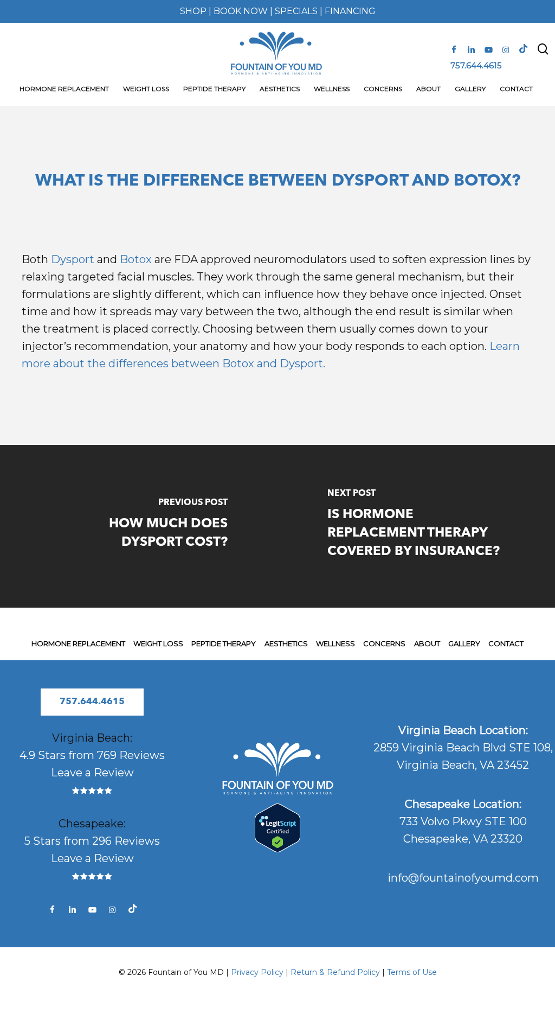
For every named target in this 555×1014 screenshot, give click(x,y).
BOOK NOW (241, 11)
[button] (92, 702)
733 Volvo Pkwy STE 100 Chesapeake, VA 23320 (463, 821)
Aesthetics (286, 643)
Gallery (464, 643)
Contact (506, 643)
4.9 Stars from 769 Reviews (92, 755)
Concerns (384, 643)
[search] (543, 53)
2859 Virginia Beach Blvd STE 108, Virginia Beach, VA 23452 (463, 747)
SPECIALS (296, 11)
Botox (136, 259)
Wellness (335, 643)
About (427, 643)
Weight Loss (158, 643)
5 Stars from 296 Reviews (92, 840)
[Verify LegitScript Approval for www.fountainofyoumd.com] (277, 848)
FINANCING (350, 11)
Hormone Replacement (78, 643)
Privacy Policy (257, 972)
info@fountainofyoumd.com (463, 877)
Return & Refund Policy (335, 972)
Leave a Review (92, 772)
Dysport (72, 259)
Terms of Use (412, 972)
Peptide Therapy (223, 643)
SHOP (193, 11)
